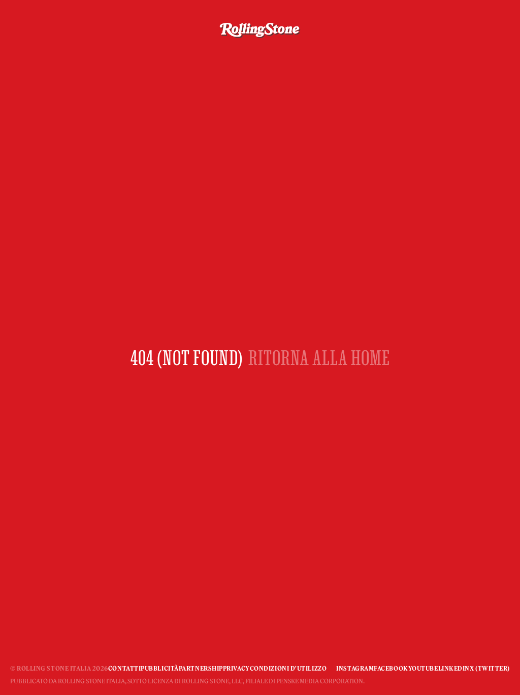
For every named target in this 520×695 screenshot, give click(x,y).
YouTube (423, 668)
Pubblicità (160, 668)
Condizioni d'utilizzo (288, 668)
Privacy (236, 668)
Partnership (201, 668)
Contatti (124, 668)
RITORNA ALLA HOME (319, 358)
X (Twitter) (490, 668)
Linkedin (454, 668)
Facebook (391, 668)
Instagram (355, 668)
